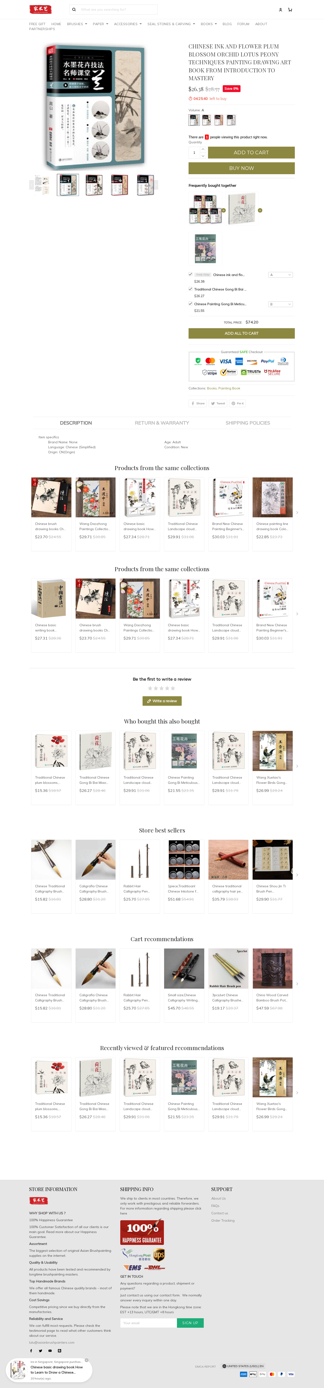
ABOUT (261, 24)
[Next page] (155, 185)
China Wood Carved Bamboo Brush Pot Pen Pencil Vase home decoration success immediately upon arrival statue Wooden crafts (272, 998)
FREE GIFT (37, 24)
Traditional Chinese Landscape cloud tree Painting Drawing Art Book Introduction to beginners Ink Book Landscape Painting (183, 527)
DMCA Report (205, 1366)
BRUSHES (75, 24)
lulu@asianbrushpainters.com (51, 1342)
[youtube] (51, 1350)
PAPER (98, 24)
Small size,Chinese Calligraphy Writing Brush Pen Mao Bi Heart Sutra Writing (183, 998)
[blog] (61, 1350)
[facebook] (32, 1350)
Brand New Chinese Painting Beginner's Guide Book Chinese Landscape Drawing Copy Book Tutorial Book (228, 527)
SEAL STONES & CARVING (169, 24)
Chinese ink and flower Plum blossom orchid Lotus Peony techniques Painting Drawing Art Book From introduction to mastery (229, 275)
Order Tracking (223, 1220)
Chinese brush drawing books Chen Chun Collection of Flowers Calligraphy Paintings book (51, 527)
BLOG (227, 24)
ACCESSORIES (126, 24)
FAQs (215, 1206)
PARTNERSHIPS (42, 29)
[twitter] (42, 1350)
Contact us (219, 1213)
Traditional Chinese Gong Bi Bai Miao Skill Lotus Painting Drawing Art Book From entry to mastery (220, 289)
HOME (56, 24)
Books (212, 388)
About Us (218, 1198)
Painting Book (229, 388)
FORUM (243, 24)
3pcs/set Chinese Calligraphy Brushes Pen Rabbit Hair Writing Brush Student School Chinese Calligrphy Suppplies (227, 998)
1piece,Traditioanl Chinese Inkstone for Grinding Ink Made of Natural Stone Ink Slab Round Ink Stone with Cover (184, 889)
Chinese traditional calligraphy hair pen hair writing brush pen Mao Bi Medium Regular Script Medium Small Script (227, 889)
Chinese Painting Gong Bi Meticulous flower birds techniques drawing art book (220, 304)
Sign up (190, 1323)
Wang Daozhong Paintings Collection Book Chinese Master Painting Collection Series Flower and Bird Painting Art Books (94, 527)
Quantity (195, 142)
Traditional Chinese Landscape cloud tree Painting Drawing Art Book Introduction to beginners (227, 780)
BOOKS (207, 24)
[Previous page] (31, 185)
